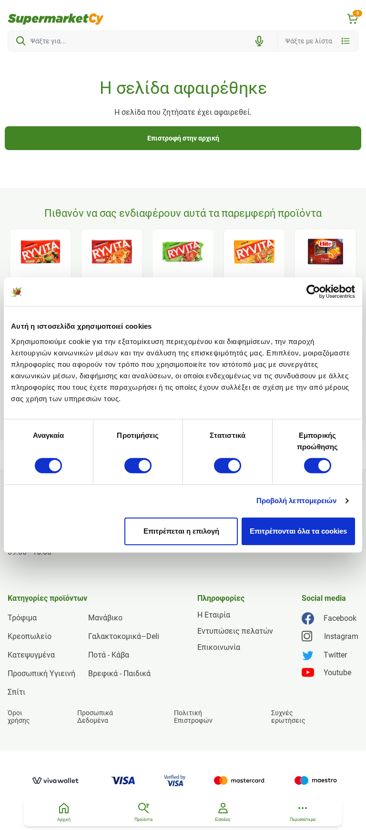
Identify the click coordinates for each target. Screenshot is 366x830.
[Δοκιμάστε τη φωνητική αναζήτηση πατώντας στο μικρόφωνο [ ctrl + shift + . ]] (259, 41)
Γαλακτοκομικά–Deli (123, 636)
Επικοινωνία (218, 647)
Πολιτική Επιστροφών (193, 716)
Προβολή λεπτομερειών (296, 500)
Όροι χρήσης (19, 716)
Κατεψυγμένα (31, 654)
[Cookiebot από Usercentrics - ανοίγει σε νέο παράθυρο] (313, 291)
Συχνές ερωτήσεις (288, 716)
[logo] (56, 19)
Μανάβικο (105, 617)
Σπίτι (16, 692)
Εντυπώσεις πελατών (235, 631)
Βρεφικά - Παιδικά (119, 673)
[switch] (138, 465)
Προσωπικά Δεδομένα (95, 716)
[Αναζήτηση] (21, 41)
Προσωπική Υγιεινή (41, 673)
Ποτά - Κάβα (108, 654)
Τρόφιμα (22, 617)
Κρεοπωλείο (29, 636)
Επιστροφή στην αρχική (183, 138)
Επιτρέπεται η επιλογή (181, 531)
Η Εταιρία (213, 614)
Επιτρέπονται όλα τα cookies (298, 531)
